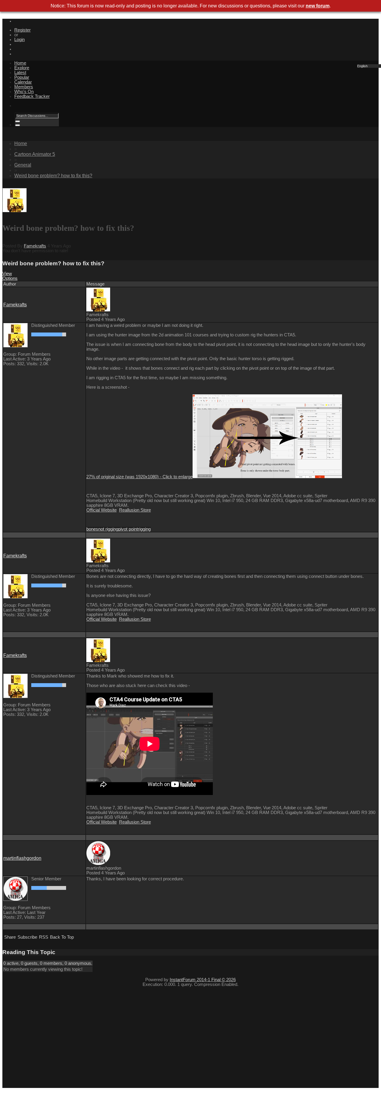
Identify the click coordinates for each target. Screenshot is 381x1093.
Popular (21, 77)
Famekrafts (35, 246)
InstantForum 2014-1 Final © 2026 (203, 979)
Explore (21, 67)
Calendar (23, 82)
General (22, 164)
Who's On (24, 91)
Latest (20, 72)
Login (19, 39)
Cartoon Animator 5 (34, 154)
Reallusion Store (135, 510)
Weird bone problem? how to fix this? (53, 175)
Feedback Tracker (32, 96)
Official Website (101, 510)
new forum (318, 5)
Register (22, 30)
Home (20, 63)
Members (23, 86)
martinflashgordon (22, 858)
